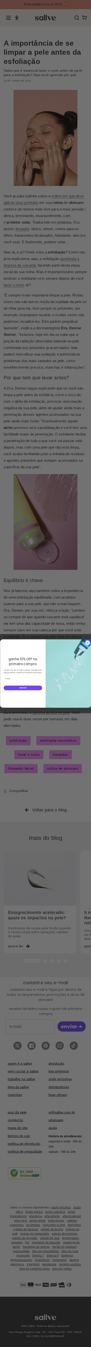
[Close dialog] (87, 643)
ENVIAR (22, 688)
